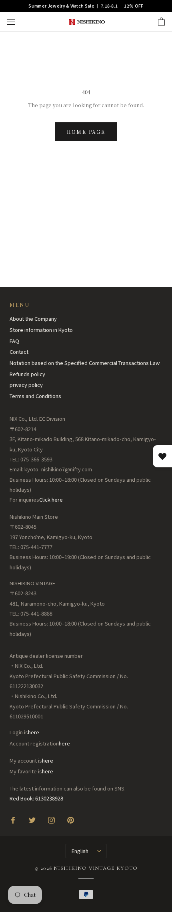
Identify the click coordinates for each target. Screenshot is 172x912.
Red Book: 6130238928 (36, 798)
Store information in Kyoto (41, 329)
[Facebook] (13, 820)
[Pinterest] (70, 820)
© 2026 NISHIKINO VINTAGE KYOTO (86, 868)
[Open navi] (11, 22)
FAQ (14, 341)
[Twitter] (32, 820)
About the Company (33, 318)
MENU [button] (20, 305)
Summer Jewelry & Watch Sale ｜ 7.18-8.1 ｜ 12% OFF (85, 6)
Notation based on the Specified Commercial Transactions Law (85, 363)
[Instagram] (51, 820)
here (33, 732)
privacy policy (26, 384)
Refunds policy (27, 374)
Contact (19, 351)
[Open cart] (161, 22)
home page (86, 131)
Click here (51, 499)
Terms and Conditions (35, 396)
